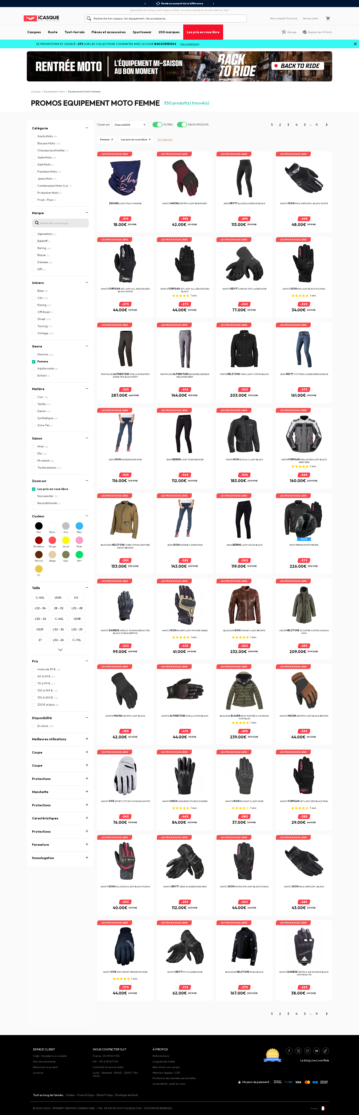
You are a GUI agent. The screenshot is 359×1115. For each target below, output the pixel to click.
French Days (85, 1095)
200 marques (169, 32)
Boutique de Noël (127, 1095)
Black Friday (105, 1095)
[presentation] (145, 4)
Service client (310, 18)
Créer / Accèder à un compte (50, 1055)
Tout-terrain (75, 32)
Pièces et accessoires (109, 32)
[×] (355, 44)
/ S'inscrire (291, 18)
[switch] (157, 124)
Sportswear (142, 32)
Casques (34, 32)
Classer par (103, 124)
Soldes (70, 1095)
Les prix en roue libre (203, 32)
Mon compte (277, 18)
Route (53, 32)
